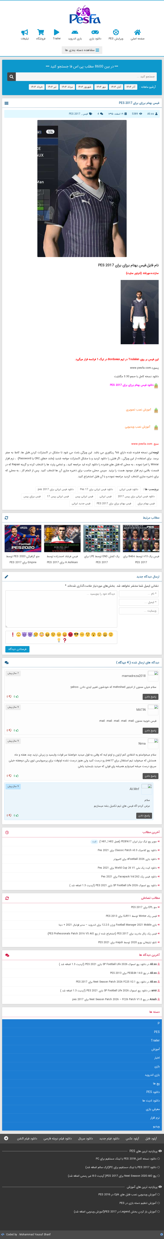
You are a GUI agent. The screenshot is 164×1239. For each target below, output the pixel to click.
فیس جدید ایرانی (81, 503)
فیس (85, 114)
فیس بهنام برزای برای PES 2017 (114, 503)
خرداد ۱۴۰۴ (36, 87)
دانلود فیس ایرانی (128, 489)
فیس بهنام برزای (146, 503)
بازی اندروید (152, 1075)
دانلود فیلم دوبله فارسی (58, 1138)
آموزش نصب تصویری (138, 409)
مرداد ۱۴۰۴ (67, 87)
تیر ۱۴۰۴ (52, 87)
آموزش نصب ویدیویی (137, 427)
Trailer (155, 1040)
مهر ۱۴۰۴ (101, 87)
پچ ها (156, 1083)
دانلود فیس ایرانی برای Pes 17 (96, 489)
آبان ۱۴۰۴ (116, 87)
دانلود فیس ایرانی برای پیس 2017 (136, 496)
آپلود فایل (151, 1138)
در (108, 964)
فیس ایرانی (105, 496)
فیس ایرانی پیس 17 (58, 496)
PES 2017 (74, 114)
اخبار (157, 1057)
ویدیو (156, 1126)
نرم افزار (155, 1117)
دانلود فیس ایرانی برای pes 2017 (56, 489)
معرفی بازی (153, 1109)
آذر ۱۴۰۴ (130, 87)
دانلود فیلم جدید (109, 1138)
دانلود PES (153, 1092)
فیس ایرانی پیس (84, 496)
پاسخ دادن (150, 697)
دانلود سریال (85, 1138)
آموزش (155, 1049)
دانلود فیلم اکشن (27, 1138)
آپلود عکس (132, 1138)
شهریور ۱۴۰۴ (84, 87)
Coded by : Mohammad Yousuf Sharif (28, 1235)
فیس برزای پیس (32, 496)
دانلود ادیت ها (151, 1100)
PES (157, 1032)
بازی (157, 1066)
